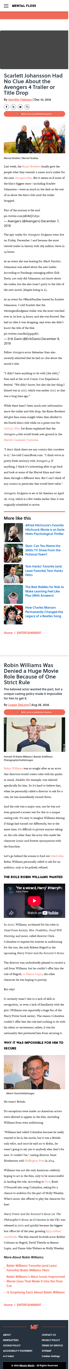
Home (8, 633)
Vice (47, 1182)
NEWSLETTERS (11, 1340)
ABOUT (7, 1334)
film (23, 178)
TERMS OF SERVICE (52, 1345)
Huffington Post (34, 1161)
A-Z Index (8, 1356)
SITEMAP (46, 1350)
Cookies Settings (51, 1356)
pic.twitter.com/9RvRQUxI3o (21, 216)
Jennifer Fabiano (20, 99)
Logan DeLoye (18, 704)
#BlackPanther (32, 299)
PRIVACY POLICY (51, 1340)
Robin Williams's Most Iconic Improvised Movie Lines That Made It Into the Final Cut (36, 1281)
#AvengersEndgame (16, 311)
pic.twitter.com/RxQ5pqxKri (21, 334)
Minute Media (26, 1365)
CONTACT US (49, 1334)
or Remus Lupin (32, 974)
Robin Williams (13, 768)
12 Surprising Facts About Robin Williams (36, 1292)
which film (57, 856)
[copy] (27, 106)
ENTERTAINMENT (29, 633)
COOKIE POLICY (12, 1345)
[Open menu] (6, 5)
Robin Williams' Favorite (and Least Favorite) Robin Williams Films (32, 1267)
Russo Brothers (31, 166)
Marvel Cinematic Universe (21, 440)
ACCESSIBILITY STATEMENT (17, 1350)
